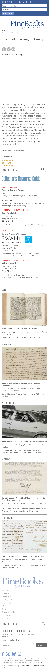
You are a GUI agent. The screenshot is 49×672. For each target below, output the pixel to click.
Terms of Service (38, 666)
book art (6, 163)
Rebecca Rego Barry (10, 32)
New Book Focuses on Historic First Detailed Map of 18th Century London (24, 333)
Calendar (5, 593)
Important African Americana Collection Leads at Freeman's (21, 384)
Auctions (6, 459)
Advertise (6, 618)
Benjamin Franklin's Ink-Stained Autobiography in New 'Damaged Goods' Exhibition (23, 566)
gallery (16, 144)
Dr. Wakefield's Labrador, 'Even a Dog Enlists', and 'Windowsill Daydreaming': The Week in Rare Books (22, 451)
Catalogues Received (10, 600)
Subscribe (6, 590)
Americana (6, 344)
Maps (4, 290)
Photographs (8, 403)
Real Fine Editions (10, 213)
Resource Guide (8, 612)
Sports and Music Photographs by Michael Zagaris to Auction (23, 446)
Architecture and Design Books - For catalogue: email (14, 276)
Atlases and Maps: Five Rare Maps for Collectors (20, 329)
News (4, 606)
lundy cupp (7, 166)
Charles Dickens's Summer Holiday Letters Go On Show (23, 556)
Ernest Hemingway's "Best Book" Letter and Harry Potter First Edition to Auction (24, 499)
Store (4, 609)
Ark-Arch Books (9, 263)
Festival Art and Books (13, 190)
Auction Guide (7, 603)
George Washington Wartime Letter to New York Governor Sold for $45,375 (21, 389)
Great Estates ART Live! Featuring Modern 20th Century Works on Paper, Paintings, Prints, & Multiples (24, 510)
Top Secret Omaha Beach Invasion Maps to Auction (22, 337)
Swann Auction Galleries (14, 233)
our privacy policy (7, 661)
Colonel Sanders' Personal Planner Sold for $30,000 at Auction (23, 395)
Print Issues (6, 597)
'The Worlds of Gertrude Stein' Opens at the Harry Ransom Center (22, 561)
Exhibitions (7, 517)
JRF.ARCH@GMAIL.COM (28, 277)
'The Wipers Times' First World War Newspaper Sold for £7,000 (24, 504)
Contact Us (6, 615)
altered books (9, 160)
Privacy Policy (25, 666)
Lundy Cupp (25, 104)
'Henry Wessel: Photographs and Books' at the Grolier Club (24, 441)
